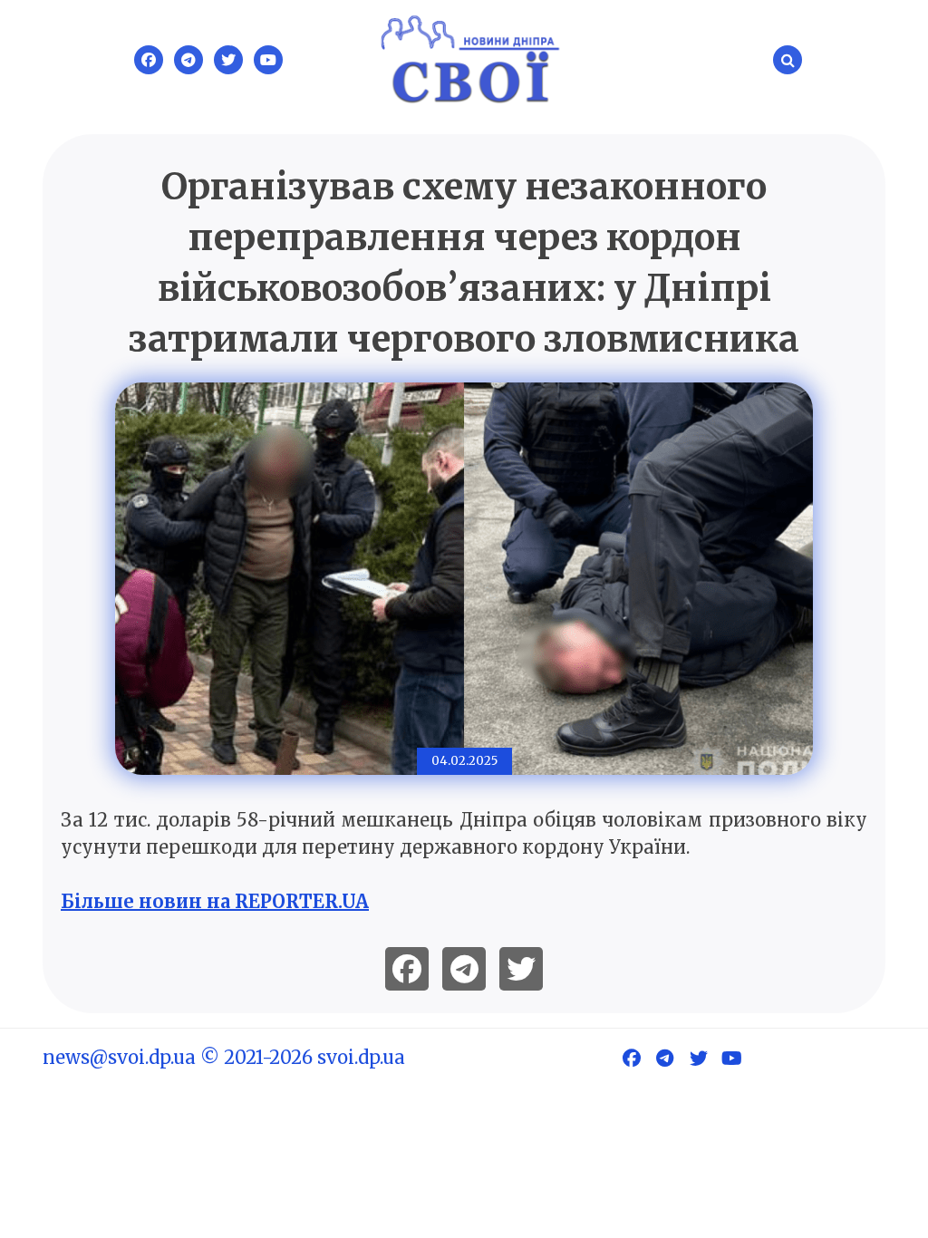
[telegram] (464, 969)
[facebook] (407, 969)
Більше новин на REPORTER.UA (215, 901)
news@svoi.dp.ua (119, 1057)
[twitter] (521, 969)
